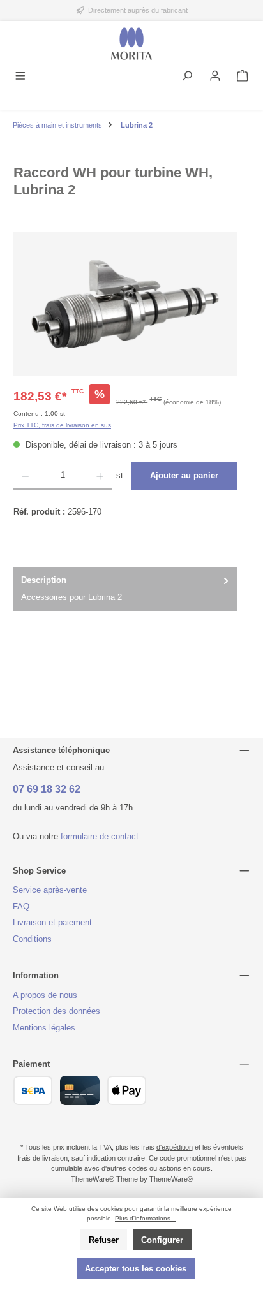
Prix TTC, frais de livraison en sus (62, 425)
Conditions (32, 939)
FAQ (21, 906)
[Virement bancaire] (33, 1090)
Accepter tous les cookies (135, 1268)
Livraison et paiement (52, 922)
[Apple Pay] (127, 1090)
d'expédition (174, 1147)
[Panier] (243, 76)
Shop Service (39, 870)
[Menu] (20, 76)
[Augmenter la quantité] (100, 476)
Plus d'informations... (145, 1218)
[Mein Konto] (215, 76)
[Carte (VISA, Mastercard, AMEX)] (79, 1090)
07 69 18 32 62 (46, 789)
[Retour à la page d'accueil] (131, 43)
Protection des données (56, 1011)
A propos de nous (45, 995)
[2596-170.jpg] (125, 304)
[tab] (125, 589)
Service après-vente (50, 890)
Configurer (162, 1240)
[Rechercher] (187, 76)
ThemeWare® (171, 1179)
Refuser (104, 1240)
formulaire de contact (100, 836)
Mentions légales (44, 1027)
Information (36, 975)
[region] (125, 304)
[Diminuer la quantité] (25, 476)
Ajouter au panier (184, 475)
